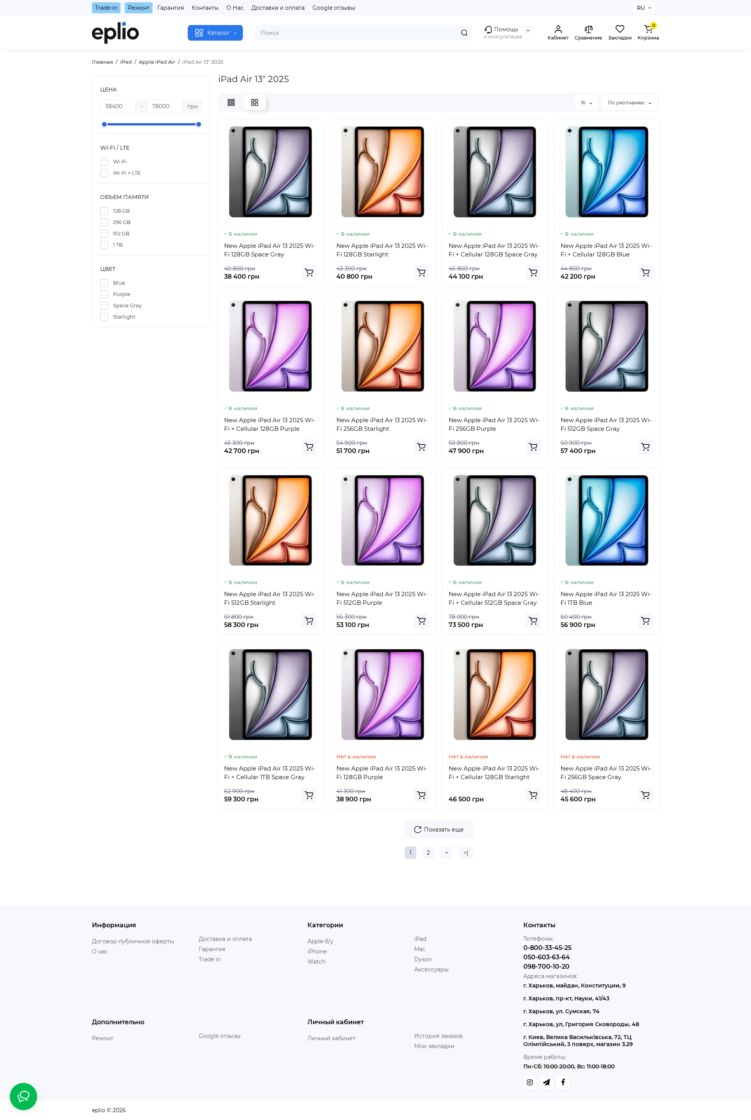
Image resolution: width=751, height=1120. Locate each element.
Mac (420, 949)
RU (641, 7)
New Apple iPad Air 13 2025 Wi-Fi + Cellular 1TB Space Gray (269, 773)
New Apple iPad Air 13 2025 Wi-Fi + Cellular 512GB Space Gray (494, 598)
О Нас (235, 7)
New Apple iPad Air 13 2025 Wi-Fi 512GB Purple (382, 598)
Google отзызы (220, 1035)
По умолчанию (626, 103)
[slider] (104, 124)
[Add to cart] (309, 272)
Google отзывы (334, 7)
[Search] (464, 33)
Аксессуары (431, 969)
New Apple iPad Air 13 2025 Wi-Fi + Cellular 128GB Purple (269, 424)
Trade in (210, 959)
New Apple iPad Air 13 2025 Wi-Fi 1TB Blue (606, 598)
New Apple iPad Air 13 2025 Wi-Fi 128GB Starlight (382, 250)
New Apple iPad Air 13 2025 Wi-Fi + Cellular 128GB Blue (606, 250)
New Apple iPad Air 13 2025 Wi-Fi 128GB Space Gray (269, 250)
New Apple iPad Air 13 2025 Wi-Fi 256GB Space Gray (606, 773)
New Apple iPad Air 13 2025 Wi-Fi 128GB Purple (382, 773)
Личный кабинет (331, 1038)
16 (583, 103)
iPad (420, 939)
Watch (316, 961)
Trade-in (106, 7)
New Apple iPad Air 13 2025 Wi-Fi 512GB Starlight (269, 598)
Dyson (423, 959)
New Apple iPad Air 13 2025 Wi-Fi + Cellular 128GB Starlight (494, 773)
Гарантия (170, 7)
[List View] (231, 102)
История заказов (438, 1035)
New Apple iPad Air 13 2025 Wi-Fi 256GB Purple (494, 424)
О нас (100, 951)
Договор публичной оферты (133, 941)
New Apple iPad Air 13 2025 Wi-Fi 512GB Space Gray (606, 424)
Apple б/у (320, 941)
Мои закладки (434, 1046)
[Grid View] (255, 102)
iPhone (317, 951)
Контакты (205, 7)
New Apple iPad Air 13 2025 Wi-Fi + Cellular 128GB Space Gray (494, 250)
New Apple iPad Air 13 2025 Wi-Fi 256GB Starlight (382, 424)
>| (466, 852)
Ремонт (138, 7)
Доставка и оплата (278, 7)
